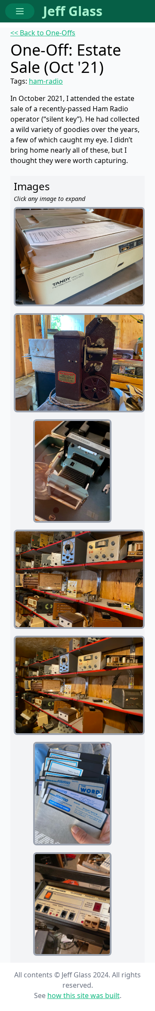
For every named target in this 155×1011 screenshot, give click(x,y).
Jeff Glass (72, 11)
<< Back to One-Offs (42, 33)
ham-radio (46, 81)
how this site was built (83, 995)
